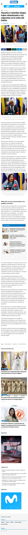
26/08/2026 (12, 232)
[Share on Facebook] (3, 49)
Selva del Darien (22, 344)
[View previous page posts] (13, 257)
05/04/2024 (12, 23)
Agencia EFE (5, 23)
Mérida (11, 522)
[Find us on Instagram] (6, 531)
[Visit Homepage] (14, 2)
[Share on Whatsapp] (14, 49)
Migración (15, 344)
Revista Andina (4, 524)
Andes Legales (18, 522)
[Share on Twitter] (8, 49)
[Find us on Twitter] (3, 531)
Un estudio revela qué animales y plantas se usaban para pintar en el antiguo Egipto (17, 236)
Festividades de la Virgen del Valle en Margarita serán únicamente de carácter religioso (17, 230)
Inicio (2, 10)
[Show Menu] (1, 4)
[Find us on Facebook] (1, 531)
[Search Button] (26, 4)
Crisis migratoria (7, 344)
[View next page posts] (15, 257)
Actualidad (6, 10)
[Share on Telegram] (19, 49)
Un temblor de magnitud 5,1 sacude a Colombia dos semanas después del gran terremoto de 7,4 (17, 251)
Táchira (7, 522)
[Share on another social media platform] (24, 49)
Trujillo (2, 522)
